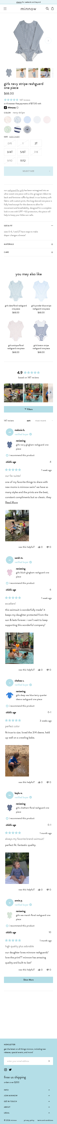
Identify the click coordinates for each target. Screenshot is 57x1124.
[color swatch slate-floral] (17, 119)
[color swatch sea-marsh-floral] (7, 129)
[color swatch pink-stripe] (47, 119)
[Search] (47, 8)
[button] (17, 99)
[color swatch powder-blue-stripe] (37, 119)
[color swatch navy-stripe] (27, 129)
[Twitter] (10, 1069)
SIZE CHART (14, 137)
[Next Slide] (50, 392)
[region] (28, 392)
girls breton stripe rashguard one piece (41, 347)
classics (19, 2)
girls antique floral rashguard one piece (15, 347)
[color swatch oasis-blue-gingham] (27, 119)
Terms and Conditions (45, 1120)
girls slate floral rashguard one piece (16, 307)
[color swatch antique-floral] (7, 119)
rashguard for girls (15, 190)
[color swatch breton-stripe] (17, 129)
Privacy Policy (29, 1120)
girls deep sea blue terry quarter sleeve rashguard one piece (31, 697)
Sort (29, 420)
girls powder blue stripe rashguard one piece (41, 307)
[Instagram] (5, 1069)
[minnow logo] (28, 8)
